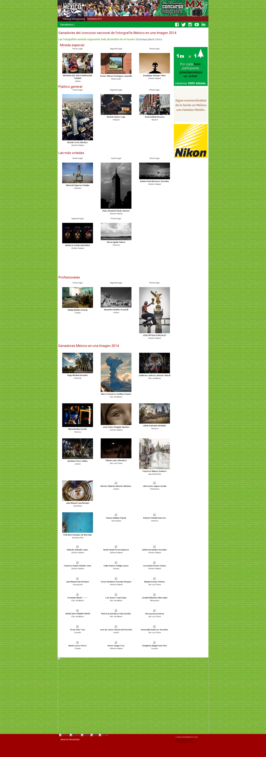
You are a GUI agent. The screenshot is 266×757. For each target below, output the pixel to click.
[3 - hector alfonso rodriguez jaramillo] (116, 74)
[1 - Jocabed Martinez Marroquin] (155, 596)
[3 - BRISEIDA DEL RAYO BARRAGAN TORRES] (77, 74)
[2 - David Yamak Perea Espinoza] (116, 548)
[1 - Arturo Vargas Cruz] (116, 644)
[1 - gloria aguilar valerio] (116, 240)
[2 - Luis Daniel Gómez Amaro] (155, 564)
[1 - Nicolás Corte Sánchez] (77, 140)
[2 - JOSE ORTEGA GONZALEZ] (154, 333)
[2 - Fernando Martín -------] (78, 596)
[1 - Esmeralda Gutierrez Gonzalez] (155, 628)
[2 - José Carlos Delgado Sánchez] (116, 425)
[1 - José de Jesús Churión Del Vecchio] (116, 628)
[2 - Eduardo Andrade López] (78, 548)
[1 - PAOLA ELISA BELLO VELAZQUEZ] (116, 612)
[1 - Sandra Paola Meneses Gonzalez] (154, 179)
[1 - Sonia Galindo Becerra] (154, 115)
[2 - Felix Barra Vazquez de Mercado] (77, 533)
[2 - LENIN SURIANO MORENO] (154, 424)
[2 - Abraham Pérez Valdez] (77, 459)
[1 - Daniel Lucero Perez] (78, 644)
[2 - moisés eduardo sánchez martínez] (116, 484)
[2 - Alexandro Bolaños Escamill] (116, 308)
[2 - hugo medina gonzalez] (77, 373)
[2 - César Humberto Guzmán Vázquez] (116, 580)
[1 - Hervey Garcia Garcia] (155, 612)
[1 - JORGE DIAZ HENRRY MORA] (78, 612)
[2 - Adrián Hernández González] (155, 548)
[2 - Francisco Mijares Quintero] (154, 469)
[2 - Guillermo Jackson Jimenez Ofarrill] (154, 373)
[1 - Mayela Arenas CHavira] (155, 580)
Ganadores (92, 19)
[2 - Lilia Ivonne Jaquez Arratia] (155, 484)
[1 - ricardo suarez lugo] (116, 115)
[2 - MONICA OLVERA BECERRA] (77, 243)
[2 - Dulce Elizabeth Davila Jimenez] (116, 209)
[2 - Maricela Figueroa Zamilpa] (77, 183)
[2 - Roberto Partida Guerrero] (155, 516)
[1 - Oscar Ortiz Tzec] (78, 628)
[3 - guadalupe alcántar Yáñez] (154, 74)
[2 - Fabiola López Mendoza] (116, 458)
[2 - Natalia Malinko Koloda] (77, 308)
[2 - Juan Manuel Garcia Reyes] (78, 580)
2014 (99, 19)
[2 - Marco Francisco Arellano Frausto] (116, 392)
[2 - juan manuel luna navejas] (77, 501)
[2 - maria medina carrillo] (77, 427)
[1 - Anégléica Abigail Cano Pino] (155, 644)
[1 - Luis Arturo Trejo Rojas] (116, 596)
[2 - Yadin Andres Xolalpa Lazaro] (116, 564)
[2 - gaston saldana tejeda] (116, 516)
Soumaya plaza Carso (149, 39)
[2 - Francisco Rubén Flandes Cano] (78, 564)
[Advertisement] (114, 265)
